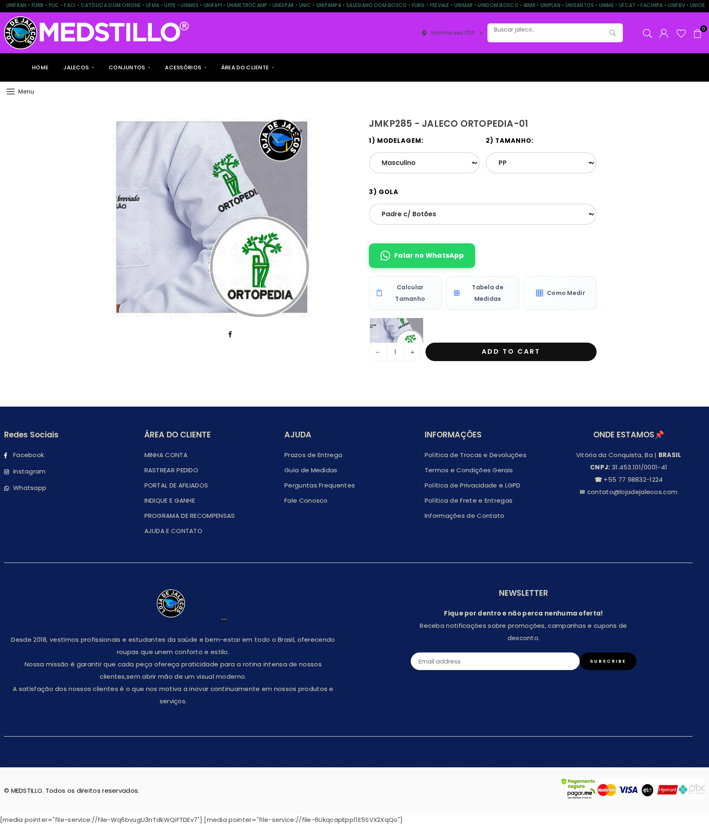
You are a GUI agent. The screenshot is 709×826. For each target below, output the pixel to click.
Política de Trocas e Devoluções (475, 455)
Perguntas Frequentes (319, 485)
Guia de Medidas (311, 470)
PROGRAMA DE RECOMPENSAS (189, 515)
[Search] (647, 32)
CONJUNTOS (127, 67)
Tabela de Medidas (487, 293)
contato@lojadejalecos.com (631, 491)
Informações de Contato (465, 515)
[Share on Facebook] (230, 333)
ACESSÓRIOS (183, 67)
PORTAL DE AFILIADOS (176, 485)
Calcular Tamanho (410, 293)
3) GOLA (383, 192)
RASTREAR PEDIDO (171, 470)
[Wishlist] (681, 32)
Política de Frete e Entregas (468, 500)
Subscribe (608, 661)
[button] (697, 32)
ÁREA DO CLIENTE (245, 67)
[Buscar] (612, 32)
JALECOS (76, 67)
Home (40, 67)
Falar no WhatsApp (429, 255)
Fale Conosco (306, 500)
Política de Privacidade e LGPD (473, 485)
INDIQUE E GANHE (169, 500)
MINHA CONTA (166, 455)
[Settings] (664, 32)
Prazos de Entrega (313, 455)
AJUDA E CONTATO (173, 530)
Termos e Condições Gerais (469, 470)
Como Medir (566, 293)
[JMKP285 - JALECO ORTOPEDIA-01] (396, 330)
